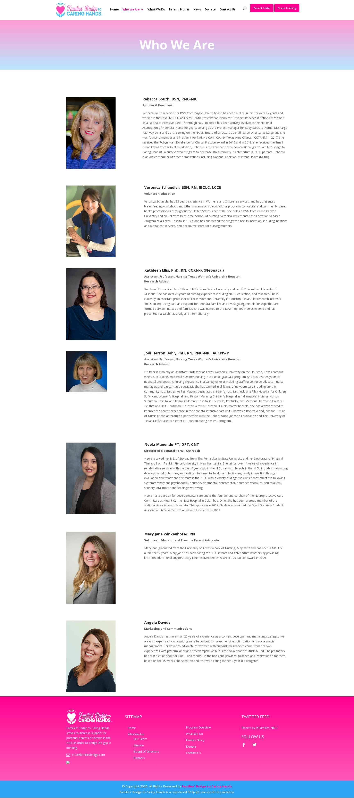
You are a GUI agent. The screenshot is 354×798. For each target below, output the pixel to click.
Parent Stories (179, 9)
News (197, 9)
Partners (139, 758)
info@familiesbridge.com (88, 755)
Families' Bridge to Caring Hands (207, 786)
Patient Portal (261, 8)
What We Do (156, 9)
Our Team (140, 739)
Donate (210, 9)
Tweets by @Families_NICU (259, 728)
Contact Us (227, 9)
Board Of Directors (146, 752)
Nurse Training (287, 8)
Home (114, 9)
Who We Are (131, 9)
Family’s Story (195, 740)
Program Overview (198, 727)
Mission (139, 745)
